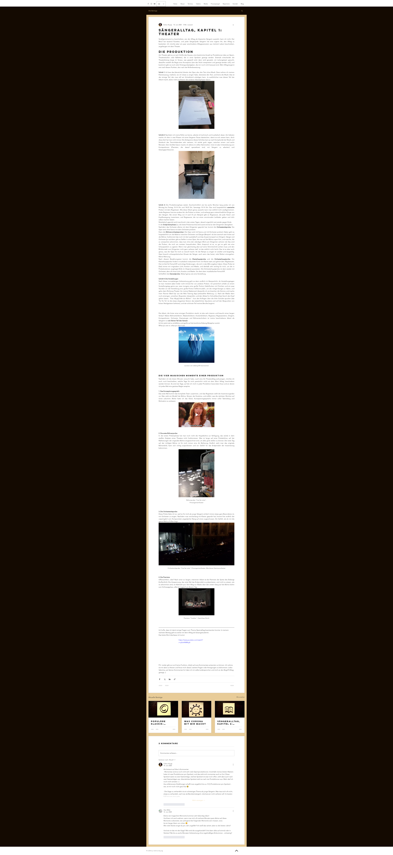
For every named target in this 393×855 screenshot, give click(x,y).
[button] (190, 3)
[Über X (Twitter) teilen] (165, 670)
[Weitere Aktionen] (233, 24)
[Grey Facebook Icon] (148, 4)
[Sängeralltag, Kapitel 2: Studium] (229, 699)
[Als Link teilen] (175, 670)
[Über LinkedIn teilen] (170, 670)
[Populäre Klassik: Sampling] (163, 699)
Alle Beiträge (152, 11)
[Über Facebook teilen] (160, 670)
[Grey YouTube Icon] (155, 4)
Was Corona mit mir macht (195, 713)
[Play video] (196, 639)
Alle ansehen (240, 688)
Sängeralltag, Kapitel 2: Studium (228, 713)
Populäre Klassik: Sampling (158, 713)
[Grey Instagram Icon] (151, 4)
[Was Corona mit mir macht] (196, 699)
